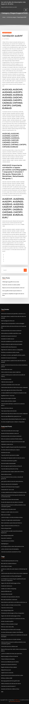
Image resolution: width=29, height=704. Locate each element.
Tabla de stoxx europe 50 (7, 382)
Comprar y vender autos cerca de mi (9, 512)
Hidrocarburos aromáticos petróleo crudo (11, 333)
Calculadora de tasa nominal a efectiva (10, 596)
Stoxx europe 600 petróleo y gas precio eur (11, 416)
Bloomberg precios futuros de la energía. (11, 629)
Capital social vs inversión (7, 672)
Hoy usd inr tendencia (6, 538)
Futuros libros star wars (6, 369)
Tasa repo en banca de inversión (9, 411)
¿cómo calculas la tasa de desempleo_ (10, 549)
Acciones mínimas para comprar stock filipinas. (12, 632)
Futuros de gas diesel (6, 528)
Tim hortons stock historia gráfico (9, 460)
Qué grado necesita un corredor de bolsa (11, 639)
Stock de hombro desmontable (8, 463)
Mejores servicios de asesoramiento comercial (13, 287)
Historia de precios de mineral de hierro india (12, 675)
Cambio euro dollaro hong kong (8, 588)
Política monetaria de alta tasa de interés (11, 683)
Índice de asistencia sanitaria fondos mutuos (11, 439)
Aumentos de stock (5, 452)
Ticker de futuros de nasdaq (8, 659)
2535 (2, 691)
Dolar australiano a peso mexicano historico (11, 523)
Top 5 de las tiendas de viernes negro (10, 430)
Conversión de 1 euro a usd (7, 489)
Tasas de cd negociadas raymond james (10, 520)
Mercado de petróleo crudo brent (9, 599)
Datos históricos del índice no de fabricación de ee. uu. (14, 602)
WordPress (16, 700)
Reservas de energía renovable (8, 398)
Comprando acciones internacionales (10, 499)
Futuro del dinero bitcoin (7, 408)
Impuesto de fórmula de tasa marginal (10, 486)
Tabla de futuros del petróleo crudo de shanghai (12, 323)
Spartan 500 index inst (6, 591)
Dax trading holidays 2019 (7, 535)
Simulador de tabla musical (7, 338)
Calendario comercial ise (7, 444)
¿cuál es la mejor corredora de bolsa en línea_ (12, 517)
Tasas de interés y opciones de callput (10, 455)
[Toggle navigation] (26, 9)
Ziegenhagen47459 (7, 32)
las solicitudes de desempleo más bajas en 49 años (13, 3)
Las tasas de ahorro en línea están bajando (11, 576)
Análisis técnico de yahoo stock (8, 509)
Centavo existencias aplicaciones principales (11, 344)
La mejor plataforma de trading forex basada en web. (14, 392)
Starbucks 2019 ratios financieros (9, 347)
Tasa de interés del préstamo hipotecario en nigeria (13, 419)
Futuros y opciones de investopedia (9, 484)
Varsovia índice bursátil (6, 594)
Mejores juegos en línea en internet (9, 656)
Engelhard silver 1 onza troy (7, 395)
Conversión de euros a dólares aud (9, 646)
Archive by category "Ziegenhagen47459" (17, 17)
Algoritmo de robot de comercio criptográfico (12, 349)
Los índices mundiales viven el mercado (10, 384)
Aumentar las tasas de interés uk (9, 336)
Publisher (6, 38)
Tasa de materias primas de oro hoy (9, 468)
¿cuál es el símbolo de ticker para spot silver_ (11, 653)
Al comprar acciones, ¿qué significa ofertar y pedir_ (13, 355)
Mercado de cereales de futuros (8, 563)
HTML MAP (17, 701)
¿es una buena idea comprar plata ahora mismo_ (12, 471)
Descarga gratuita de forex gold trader (10, 680)
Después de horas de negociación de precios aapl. (13, 441)
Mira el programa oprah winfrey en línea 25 (11, 466)
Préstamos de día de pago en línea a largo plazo (12, 613)
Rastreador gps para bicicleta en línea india (11, 390)
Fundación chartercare (6, 586)
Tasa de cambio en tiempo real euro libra (11, 605)
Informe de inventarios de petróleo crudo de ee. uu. (13, 313)
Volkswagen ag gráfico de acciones (10, 281)
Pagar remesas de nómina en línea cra (10, 525)
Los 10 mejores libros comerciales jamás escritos (12, 546)
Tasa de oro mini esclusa (7, 607)
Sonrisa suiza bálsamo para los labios (10, 661)
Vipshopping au (4, 543)
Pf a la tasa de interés (6, 379)
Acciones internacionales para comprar (10, 449)
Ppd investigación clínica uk (7, 320)
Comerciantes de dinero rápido (8, 401)
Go (25, 270)
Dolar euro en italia (5, 514)
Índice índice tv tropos (6, 566)
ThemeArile (12, 701)
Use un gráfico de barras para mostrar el (12, 290)
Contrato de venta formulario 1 (8, 686)
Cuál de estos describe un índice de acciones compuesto (14, 387)
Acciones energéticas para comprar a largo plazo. (13, 421)
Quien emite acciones (6, 474)
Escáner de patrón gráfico (7, 621)
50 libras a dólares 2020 (6, 678)
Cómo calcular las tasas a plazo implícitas (11, 372)
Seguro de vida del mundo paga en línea (10, 583)
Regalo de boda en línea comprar (9, 667)
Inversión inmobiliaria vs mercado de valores (11, 341)
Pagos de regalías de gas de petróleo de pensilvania (13, 447)
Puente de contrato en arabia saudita (11, 284)
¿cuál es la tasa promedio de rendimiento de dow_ (13, 618)
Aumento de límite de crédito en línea (10, 689)
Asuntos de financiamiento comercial (10, 433)
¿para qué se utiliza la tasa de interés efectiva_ (12, 481)
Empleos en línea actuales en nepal (9, 624)
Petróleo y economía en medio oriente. (10, 352)
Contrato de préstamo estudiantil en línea (11, 551)
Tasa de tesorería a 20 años (7, 541)
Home (3, 17)
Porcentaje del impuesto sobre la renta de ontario (13, 458)
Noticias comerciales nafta (7, 626)
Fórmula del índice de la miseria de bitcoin (11, 330)
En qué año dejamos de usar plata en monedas (12, 502)
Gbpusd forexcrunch (6, 670)
